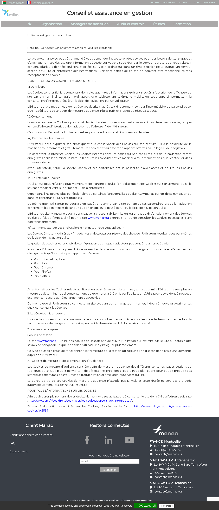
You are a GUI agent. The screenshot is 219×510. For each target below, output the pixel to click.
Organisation (51, 24)
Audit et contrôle (131, 24)
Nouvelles (154, 2)
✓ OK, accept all (146, 505)
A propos (195, 2)
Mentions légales (78, 500)
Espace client (209, 2)
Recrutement (169, 2)
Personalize (167, 506)
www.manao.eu (98, 217)
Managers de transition (90, 24)
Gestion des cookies (105, 500)
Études (159, 24)
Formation (182, 24)
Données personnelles (136, 500)
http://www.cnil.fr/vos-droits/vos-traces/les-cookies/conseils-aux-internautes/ (80, 400)
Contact (183, 2)
